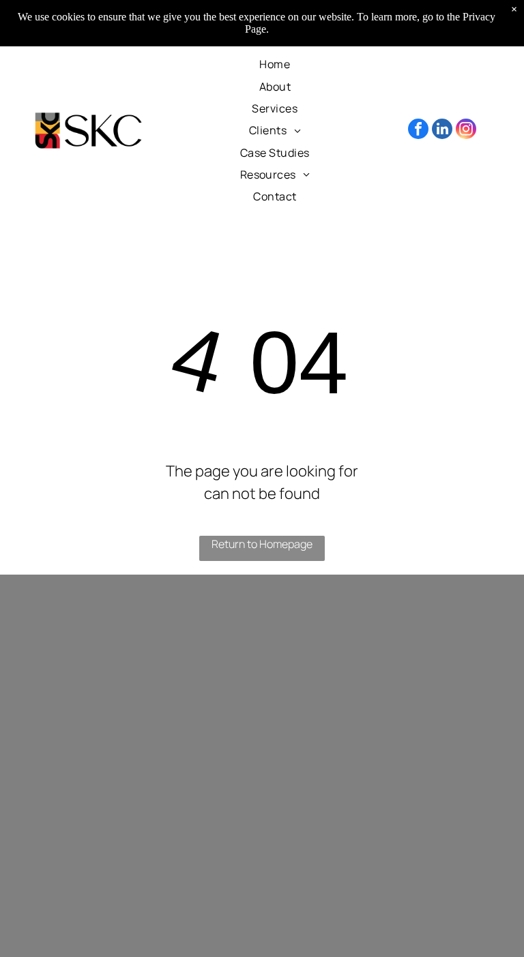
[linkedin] (442, 130)
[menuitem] (274, 64)
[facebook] (418, 130)
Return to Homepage (262, 543)
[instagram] (466, 130)
